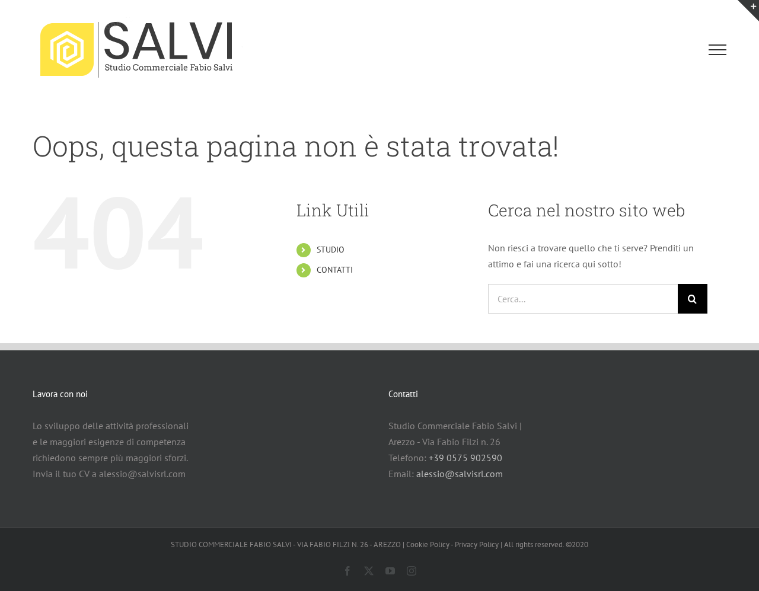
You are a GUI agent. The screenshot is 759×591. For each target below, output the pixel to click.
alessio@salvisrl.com (459, 474)
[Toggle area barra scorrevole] (748, 10)
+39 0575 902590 (465, 458)
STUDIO (331, 249)
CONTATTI (335, 269)
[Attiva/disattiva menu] (718, 49)
